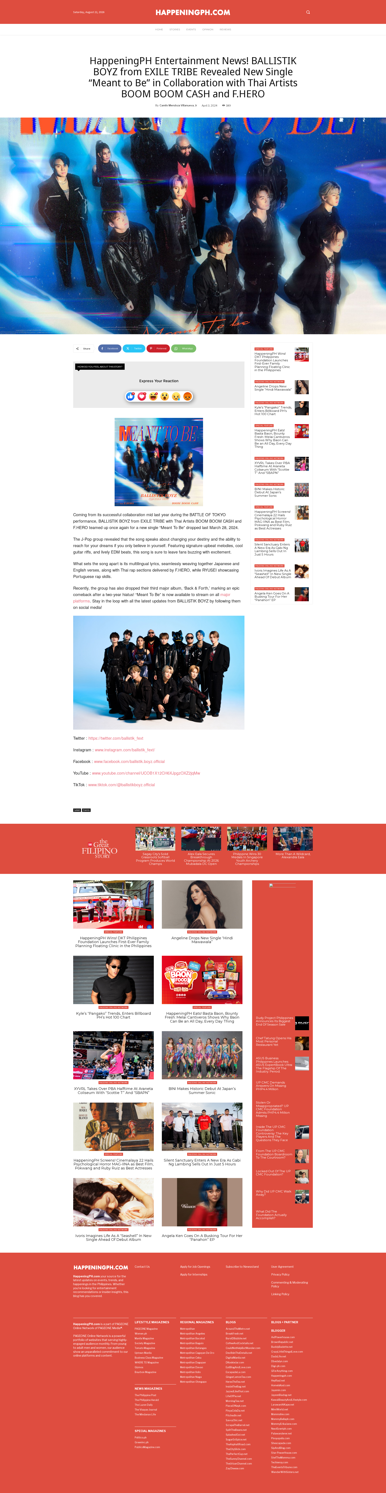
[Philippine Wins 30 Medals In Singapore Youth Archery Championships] (247, 839)
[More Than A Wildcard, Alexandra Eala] (293, 839)
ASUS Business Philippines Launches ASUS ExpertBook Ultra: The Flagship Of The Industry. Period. (274, 1064)
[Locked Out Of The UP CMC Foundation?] (302, 1176)
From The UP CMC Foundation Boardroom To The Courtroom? (274, 1154)
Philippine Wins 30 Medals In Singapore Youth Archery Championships (247, 859)
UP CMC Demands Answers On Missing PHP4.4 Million (271, 1086)
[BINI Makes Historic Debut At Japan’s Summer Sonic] (302, 490)
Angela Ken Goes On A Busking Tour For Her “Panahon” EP (272, 596)
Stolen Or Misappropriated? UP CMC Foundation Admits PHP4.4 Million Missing (273, 1109)
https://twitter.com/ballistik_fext (115, 738)
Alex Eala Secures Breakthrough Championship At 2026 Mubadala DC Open (201, 859)
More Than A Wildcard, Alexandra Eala (293, 855)
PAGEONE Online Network (269, 381)
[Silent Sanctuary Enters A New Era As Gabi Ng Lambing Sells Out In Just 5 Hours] (302, 545)
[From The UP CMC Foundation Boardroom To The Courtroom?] (302, 1156)
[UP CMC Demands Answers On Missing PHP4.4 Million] (302, 1088)
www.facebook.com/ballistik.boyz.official (129, 761)
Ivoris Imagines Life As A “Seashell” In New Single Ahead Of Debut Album (273, 574)
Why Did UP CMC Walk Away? (273, 1193)
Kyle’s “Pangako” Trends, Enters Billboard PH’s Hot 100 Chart (273, 410)
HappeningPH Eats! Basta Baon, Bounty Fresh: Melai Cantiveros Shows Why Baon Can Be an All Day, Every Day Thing (273, 438)
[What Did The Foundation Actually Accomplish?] (302, 1217)
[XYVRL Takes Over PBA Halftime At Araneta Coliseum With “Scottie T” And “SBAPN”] (302, 464)
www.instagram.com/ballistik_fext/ (125, 750)
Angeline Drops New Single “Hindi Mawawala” (273, 388)
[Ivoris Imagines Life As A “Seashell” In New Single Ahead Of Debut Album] (302, 571)
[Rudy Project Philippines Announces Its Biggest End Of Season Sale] (302, 1023)
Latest (77, 810)
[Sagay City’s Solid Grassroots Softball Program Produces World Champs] (155, 839)
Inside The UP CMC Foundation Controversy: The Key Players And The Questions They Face (272, 1133)
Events (86, 810)
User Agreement (282, 1266)
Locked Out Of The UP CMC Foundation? (273, 1172)
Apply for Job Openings (195, 1266)
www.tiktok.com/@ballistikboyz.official (121, 784)
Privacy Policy (280, 1274)
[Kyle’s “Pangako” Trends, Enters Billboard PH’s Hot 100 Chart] (302, 408)
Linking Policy (280, 1294)
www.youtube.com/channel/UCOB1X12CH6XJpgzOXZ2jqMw (146, 773)
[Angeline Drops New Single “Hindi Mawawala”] (302, 387)
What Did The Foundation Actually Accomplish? (271, 1215)
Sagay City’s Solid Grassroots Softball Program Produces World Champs (155, 859)
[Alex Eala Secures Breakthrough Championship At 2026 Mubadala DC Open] (201, 839)
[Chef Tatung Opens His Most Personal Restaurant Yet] (302, 1043)
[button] (308, 12)
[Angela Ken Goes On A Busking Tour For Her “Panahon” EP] (302, 594)
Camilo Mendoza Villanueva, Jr (178, 105)
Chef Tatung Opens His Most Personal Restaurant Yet (273, 1041)
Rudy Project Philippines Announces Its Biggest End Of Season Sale (274, 1021)
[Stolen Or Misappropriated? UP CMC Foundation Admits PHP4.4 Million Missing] (302, 1108)
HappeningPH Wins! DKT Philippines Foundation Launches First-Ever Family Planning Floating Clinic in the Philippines (272, 362)
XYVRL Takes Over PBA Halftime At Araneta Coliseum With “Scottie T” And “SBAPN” (272, 468)
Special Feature (264, 349)
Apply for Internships (193, 1274)
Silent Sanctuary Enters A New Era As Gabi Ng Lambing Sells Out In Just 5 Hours (272, 549)
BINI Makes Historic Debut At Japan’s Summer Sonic (270, 492)
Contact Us (142, 1266)
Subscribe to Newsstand (242, 1266)
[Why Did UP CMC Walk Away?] (302, 1197)
